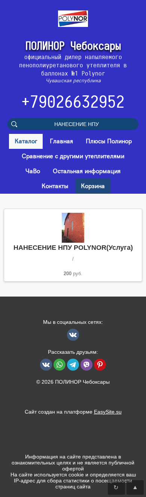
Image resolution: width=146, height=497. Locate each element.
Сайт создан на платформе (73, 412)
